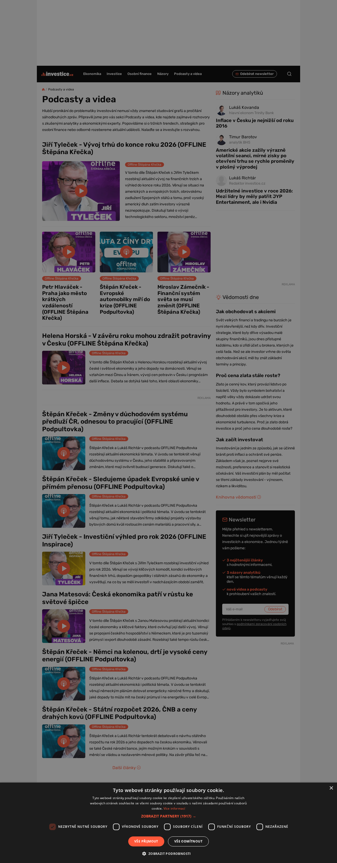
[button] (168, 816)
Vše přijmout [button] (146, 841)
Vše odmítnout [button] (188, 841)
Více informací (174, 808)
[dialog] (168, 823)
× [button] (331, 788)
